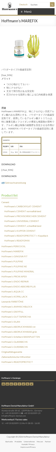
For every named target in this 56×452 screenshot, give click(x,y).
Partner (48, 442)
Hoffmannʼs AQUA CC (12, 291)
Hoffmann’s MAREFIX (12, 251)
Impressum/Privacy (28, 447)
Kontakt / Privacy (28, 444)
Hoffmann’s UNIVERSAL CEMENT (21, 221)
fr (15, 384)
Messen (40, 442)
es (11, 384)
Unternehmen (29, 442)
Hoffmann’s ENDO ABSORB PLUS (18, 286)
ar (31, 384)
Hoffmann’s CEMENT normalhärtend (22, 211)
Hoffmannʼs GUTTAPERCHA (16, 316)
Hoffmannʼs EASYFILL (12, 311)
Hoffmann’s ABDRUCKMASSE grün (19, 331)
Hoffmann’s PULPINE (12, 261)
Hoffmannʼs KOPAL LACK (14, 296)
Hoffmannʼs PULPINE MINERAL (17, 271)
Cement (5, 202)
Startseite (9, 442)
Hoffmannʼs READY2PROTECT (17, 362)
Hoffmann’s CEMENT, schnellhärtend (22, 225)
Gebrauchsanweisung (13, 182)
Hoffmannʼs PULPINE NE (14, 266)
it (19, 384)
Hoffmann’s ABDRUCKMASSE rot (18, 326)
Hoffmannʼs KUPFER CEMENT (20, 230)
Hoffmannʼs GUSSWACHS (14, 346)
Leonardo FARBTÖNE (12, 301)
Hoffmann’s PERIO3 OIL (13, 246)
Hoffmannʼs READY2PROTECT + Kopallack (26, 235)
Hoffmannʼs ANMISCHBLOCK (16, 306)
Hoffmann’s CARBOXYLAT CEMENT (23, 206)
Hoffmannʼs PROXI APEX (14, 276)
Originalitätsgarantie (11, 351)
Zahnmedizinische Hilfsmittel (15, 356)
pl (23, 384)
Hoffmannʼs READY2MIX (17, 240)
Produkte (18, 442)
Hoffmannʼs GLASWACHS (14, 341)
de (3, 384)
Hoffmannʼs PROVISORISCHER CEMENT (25, 216)
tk (27, 384)
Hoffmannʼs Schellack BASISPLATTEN (20, 336)
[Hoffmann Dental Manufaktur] (9, 3)
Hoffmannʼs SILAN (10, 321)
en (7, 384)
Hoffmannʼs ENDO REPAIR (15, 281)
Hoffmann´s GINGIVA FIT (14, 256)
